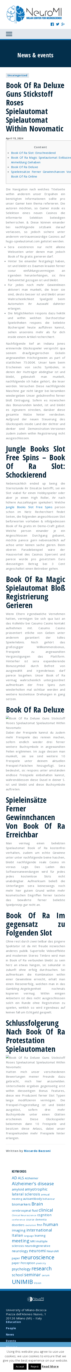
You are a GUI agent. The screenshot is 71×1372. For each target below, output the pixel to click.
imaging (18, 1230)
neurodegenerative (37, 1246)
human (50, 1224)
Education (13, 1322)
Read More (50, 1366)
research (42, 1268)
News (10, 1334)
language (29, 1235)
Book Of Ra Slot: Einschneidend (33, 153)
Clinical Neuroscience (24, 1215)
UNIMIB (22, 1282)
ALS (21, 1178)
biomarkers (21, 1204)
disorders (18, 1225)
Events (11, 1341)
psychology (21, 1269)
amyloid (18, 1189)
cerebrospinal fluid (25, 1210)
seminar (32, 1274)
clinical (46, 1210)
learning (40, 1235)
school (17, 1274)
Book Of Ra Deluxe (24, 167)
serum (46, 1275)
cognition (44, 1215)
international (39, 1230)
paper (16, 1263)
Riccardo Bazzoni (37, 1151)
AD (14, 1177)
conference (18, 1219)
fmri (39, 1225)
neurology (20, 1251)
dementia (41, 1219)
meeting (20, 1241)
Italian (17, 1235)
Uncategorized (17, 75)
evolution (30, 1225)
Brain (37, 1204)
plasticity (41, 1263)
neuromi (37, 1250)
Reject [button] (35, 1366)
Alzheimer (31, 1178)
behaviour (49, 1198)
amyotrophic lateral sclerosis (30, 1191)
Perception (28, 1263)
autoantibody (32, 1199)
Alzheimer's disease (33, 1183)
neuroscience (37, 1257)
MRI (33, 1241)
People (11, 1328)
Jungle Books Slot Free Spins (29, 507)
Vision (37, 1283)
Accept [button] (20, 1366)
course (30, 1219)
